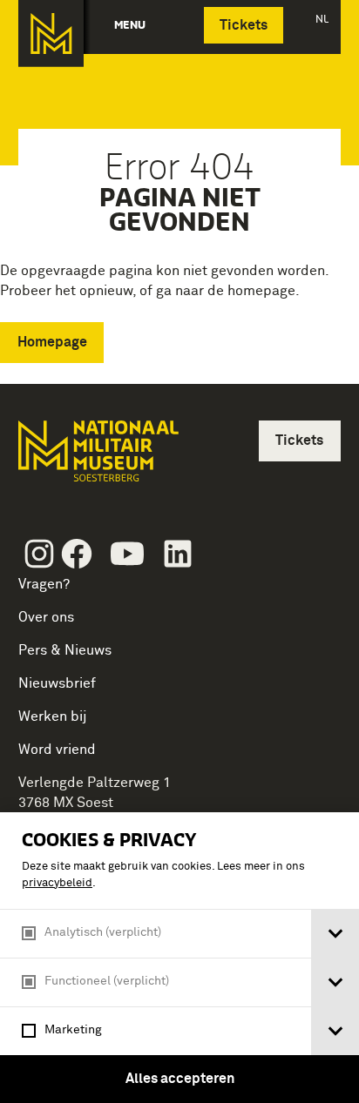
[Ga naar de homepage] (51, 33)
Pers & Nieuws (65, 650)
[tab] (335, 934)
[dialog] (179, 957)
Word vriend (57, 750)
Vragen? (44, 584)
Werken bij (52, 716)
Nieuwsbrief (57, 683)
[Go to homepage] (96, 458)
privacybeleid (57, 883)
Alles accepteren (179, 1079)
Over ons (46, 617)
